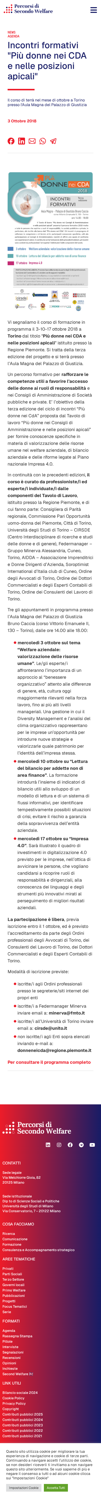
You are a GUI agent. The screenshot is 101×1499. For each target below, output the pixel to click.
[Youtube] (92, 1145)
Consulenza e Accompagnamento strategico (38, 1250)
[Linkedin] (48, 1145)
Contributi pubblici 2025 (22, 1414)
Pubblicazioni (13, 1295)
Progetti (8, 1301)
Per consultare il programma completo (49, 1062)
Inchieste (10, 1368)
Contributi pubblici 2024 (22, 1420)
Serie (6, 1312)
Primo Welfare (13, 1290)
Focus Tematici (14, 1306)
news (11, 32)
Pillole (7, 1341)
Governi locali (13, 1285)
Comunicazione (14, 1239)
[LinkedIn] (21, 143)
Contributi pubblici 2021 (22, 1436)
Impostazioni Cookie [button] (23, 1488)
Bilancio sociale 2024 (20, 1392)
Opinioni (9, 1363)
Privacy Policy (14, 1403)
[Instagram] (59, 1145)
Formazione (11, 1244)
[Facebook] (11, 143)
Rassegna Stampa (17, 1336)
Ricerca (8, 1233)
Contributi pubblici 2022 (22, 1430)
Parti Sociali (12, 1274)
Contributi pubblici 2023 (22, 1425)
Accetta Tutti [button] (56, 1488)
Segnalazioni (13, 1352)
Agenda (13, 36)
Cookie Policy (13, 1398)
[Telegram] (81, 1145)
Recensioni (11, 1357)
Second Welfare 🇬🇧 (17, 1374)
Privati (7, 1268)
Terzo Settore (13, 1279)
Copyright (10, 1409)
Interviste (10, 1347)
